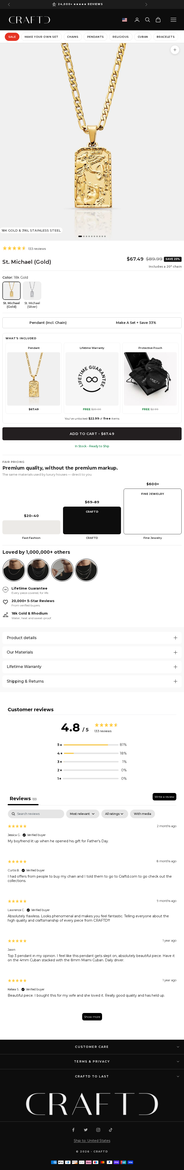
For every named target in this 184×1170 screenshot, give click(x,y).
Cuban (143, 36)
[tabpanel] (92, 917)
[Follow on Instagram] (98, 1129)
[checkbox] (142, 814)
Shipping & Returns (25, 681)
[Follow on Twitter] (85, 1129)
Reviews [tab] (23, 798)
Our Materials (20, 652)
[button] (92, 745)
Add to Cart (92, 434)
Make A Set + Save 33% (136, 323)
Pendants (95, 36)
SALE (12, 36)
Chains (72, 36)
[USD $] (124, 20)
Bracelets (166, 36)
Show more (92, 1017)
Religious (121, 36)
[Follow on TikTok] (110, 1129)
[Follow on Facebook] (73, 1129)
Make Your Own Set (41, 36)
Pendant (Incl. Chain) (48, 323)
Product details (22, 637)
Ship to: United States (92, 1141)
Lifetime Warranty (24, 666)
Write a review (164, 797)
